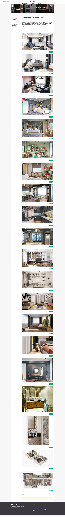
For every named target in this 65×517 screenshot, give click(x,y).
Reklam (34, 508)
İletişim (34, 509)
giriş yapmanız (38, 498)
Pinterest (45, 508)
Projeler (13, 17)
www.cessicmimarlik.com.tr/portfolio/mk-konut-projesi (32, 28)
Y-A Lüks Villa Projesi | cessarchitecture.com (15, 26)
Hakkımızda (34, 513)
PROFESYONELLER (40, 3)
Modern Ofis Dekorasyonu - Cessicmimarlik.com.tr (15, 21)
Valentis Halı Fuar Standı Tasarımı (16, 27)
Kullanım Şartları (35, 510)
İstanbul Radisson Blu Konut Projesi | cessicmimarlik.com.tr (16, 24)
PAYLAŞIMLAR (33, 3)
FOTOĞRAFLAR (25, 3)
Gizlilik (34, 511)
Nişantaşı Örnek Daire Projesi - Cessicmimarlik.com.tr (16, 22)
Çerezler (34, 512)
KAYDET (51, 73)
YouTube (45, 509)
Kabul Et (50, 516)
